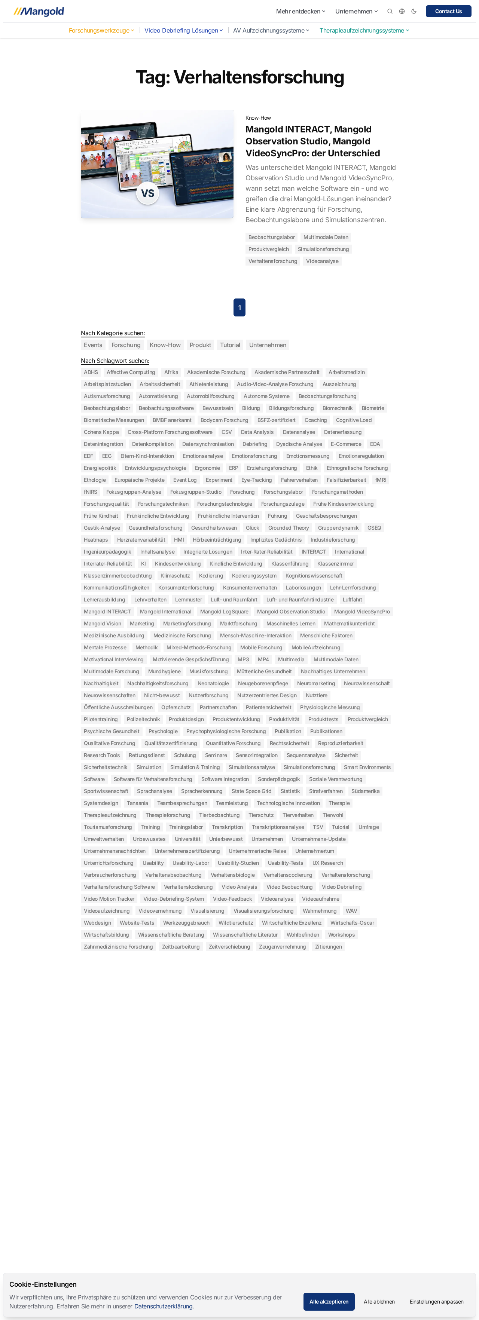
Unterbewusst (225, 839)
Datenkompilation (153, 444)
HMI (179, 539)
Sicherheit (346, 755)
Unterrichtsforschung (109, 863)
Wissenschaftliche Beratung (171, 934)
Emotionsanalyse (203, 456)
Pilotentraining (101, 719)
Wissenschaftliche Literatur (245, 934)
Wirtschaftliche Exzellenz (291, 922)
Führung (277, 515)
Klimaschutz (175, 575)
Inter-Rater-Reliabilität (266, 551)
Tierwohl (333, 815)
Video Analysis (239, 886)
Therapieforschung (168, 815)
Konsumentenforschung (186, 587)
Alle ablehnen (379, 1301)
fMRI (380, 480)
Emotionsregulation (361, 456)
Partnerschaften (218, 707)
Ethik (312, 468)
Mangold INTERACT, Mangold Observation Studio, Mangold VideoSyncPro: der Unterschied (312, 141)
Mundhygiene (164, 671)
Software (94, 779)
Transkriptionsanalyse (278, 827)
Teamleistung (232, 803)
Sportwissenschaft (106, 791)
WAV (351, 910)
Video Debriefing (342, 886)
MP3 (243, 659)
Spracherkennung (202, 791)
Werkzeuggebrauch (186, 922)
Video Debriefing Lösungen (181, 30)
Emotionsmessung (308, 456)
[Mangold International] (37, 11)
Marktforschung (238, 623)
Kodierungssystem (254, 575)
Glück (252, 527)
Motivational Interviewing (114, 659)
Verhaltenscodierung (287, 875)
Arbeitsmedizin (346, 372)
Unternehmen (354, 11)
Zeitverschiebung (229, 946)
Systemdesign (101, 803)
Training (150, 827)
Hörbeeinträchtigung (217, 539)
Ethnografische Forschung (357, 468)
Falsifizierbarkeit (346, 480)
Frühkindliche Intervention (228, 515)
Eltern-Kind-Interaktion (147, 456)
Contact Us (448, 11)
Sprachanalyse (154, 791)
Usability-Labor (191, 863)
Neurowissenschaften (109, 695)
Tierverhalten (298, 815)
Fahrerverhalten (299, 480)
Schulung (185, 755)
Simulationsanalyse (252, 767)
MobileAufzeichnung (316, 647)
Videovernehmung (159, 910)
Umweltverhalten (104, 839)
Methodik (146, 647)
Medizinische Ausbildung (114, 635)
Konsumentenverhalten (250, 587)
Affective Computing (131, 372)
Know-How (258, 117)
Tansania (137, 803)
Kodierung (211, 575)
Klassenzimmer (335, 563)
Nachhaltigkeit (101, 683)
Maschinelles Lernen (290, 623)
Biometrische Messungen (114, 420)
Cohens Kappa (101, 432)
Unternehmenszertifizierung (187, 851)
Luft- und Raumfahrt (234, 599)
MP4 (263, 659)
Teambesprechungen (182, 803)
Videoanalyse (322, 261)
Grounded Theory (288, 527)
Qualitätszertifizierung (170, 743)
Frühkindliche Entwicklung (158, 515)
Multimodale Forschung (111, 671)
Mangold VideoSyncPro (362, 611)
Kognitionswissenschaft (314, 575)
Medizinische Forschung (182, 635)
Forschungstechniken (163, 503)
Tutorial (230, 345)
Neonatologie (213, 683)
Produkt (200, 345)
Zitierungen (328, 946)
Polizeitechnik (143, 719)
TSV (318, 827)
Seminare (216, 755)
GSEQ (374, 527)
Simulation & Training (195, 767)
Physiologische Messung (330, 707)
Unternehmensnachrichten (115, 851)
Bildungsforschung (291, 408)
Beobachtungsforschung (328, 396)
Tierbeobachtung (219, 815)
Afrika (171, 372)
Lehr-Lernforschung (353, 587)
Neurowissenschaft (367, 683)
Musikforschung (208, 671)
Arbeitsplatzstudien (107, 384)
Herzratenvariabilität (141, 539)
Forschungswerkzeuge (99, 30)
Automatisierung (158, 396)
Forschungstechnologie (224, 503)
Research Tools (102, 755)
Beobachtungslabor (271, 237)
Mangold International (166, 611)
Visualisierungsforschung (264, 910)
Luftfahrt (352, 599)
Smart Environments (367, 767)
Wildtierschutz (236, 922)
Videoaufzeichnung (106, 910)
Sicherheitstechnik (106, 767)
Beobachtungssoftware (166, 408)
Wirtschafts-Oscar (352, 922)
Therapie (339, 803)
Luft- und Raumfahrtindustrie (300, 599)
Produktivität (284, 719)
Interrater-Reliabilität (108, 563)
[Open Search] (390, 11)
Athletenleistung (208, 384)
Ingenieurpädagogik (107, 551)
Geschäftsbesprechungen (326, 515)
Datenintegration (103, 444)
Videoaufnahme (320, 898)
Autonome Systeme (267, 396)
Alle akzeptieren (329, 1301)
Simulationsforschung (323, 249)
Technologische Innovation (288, 803)
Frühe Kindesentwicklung (343, 503)
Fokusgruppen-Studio (195, 492)
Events (93, 345)
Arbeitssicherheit (160, 384)
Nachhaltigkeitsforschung (157, 683)
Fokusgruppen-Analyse (133, 492)
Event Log (184, 480)
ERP (233, 468)
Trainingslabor (186, 827)
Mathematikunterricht (349, 623)
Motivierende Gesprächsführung (191, 659)
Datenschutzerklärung (163, 1306)
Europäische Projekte (139, 480)
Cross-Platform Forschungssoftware (170, 432)
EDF (88, 456)
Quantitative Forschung (233, 743)
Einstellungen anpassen (437, 1301)
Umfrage (369, 827)
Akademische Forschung (216, 372)
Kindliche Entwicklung (236, 563)
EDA (375, 444)
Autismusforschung (107, 396)
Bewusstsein (217, 408)
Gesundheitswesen (214, 527)
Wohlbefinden (303, 934)
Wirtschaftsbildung (106, 934)
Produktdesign (186, 719)
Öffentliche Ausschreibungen (118, 707)
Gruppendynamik (338, 527)
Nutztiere (316, 695)
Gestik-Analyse (102, 527)
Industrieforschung (333, 539)
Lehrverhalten (150, 599)
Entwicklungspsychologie (155, 468)
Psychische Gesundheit (112, 731)
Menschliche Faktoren (326, 635)
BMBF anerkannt (172, 420)
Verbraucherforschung (110, 875)
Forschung (126, 345)
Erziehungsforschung (272, 468)
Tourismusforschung (108, 827)
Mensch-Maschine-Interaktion (255, 635)
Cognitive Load (354, 420)
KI (143, 563)
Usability (153, 863)
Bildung (251, 408)
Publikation (288, 731)
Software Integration (225, 779)
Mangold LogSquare (224, 611)
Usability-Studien (238, 863)
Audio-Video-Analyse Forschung (275, 384)
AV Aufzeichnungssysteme (268, 30)
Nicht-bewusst (162, 695)
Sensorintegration (256, 755)
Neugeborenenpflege (263, 683)
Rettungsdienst (147, 755)
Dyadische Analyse (299, 444)
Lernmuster (188, 599)
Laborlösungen (303, 587)
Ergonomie (207, 468)
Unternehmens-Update (318, 839)
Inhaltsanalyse (157, 551)
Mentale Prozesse (105, 647)
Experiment (219, 480)
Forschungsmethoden (337, 492)
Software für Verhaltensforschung (153, 779)
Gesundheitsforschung (155, 527)
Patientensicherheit (268, 707)
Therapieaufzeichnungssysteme (362, 30)
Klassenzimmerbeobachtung (118, 575)
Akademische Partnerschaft (287, 372)
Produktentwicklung (236, 719)
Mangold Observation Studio (291, 611)
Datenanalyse (299, 432)
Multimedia (291, 659)
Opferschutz (176, 707)
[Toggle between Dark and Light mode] (414, 11)
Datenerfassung (342, 432)
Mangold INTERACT (107, 611)
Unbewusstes (149, 839)
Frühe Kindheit (101, 515)
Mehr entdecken (298, 11)
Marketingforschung (187, 623)
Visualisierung (207, 910)
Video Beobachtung (289, 886)
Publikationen (326, 731)
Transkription (227, 827)
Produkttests (323, 719)
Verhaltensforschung (272, 261)
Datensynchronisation (208, 444)
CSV (227, 432)
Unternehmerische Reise (257, 851)
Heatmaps (96, 539)
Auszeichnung (339, 384)
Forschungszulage (283, 503)
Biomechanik (338, 408)
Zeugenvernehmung (282, 946)
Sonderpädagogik (279, 779)
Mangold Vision (102, 623)
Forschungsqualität (106, 503)
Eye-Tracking (256, 480)
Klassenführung (289, 563)
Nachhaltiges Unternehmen (333, 671)
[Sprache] (402, 11)
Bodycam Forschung (224, 420)
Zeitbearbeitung (181, 946)
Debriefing (254, 444)
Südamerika (365, 791)
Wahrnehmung (320, 910)
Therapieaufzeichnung (110, 815)
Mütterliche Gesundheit (264, 671)
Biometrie (373, 408)
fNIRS (90, 492)
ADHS (91, 372)
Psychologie (163, 731)
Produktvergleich (268, 249)
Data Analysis (257, 432)
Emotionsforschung (254, 456)
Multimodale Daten (325, 237)
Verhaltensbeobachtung (173, 875)
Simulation (149, 767)
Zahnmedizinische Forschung (118, 946)
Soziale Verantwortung (336, 779)
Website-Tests (137, 922)
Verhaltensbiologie (233, 875)
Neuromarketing (316, 683)
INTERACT (314, 551)
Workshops (341, 934)
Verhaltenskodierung (188, 886)
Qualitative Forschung (109, 743)
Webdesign (97, 922)
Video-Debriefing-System (173, 898)
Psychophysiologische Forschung (226, 731)
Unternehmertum (314, 851)
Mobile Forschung (261, 647)
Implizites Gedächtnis (276, 539)
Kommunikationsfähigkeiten (116, 587)
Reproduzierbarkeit (340, 743)
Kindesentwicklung (178, 563)
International (349, 551)
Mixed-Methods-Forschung (199, 647)
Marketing (142, 623)
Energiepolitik (100, 468)
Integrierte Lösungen (207, 551)
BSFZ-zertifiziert (276, 420)
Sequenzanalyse (306, 755)
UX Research (327, 863)
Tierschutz (261, 815)
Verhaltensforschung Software (119, 886)
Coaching (316, 420)
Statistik (290, 791)
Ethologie (95, 480)
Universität (188, 839)
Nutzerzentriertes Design (266, 695)
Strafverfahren (325, 791)
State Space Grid (252, 791)
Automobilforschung (211, 396)
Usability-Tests (285, 863)
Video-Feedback (232, 898)
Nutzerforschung (208, 695)
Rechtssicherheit (289, 743)
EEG (107, 456)
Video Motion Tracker (109, 898)
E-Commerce (346, 444)
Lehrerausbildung (104, 599)
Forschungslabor (283, 492)
